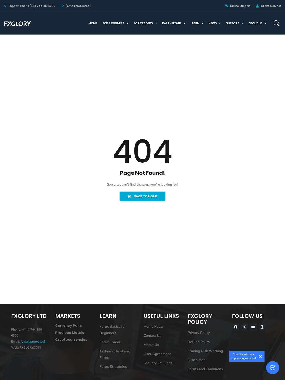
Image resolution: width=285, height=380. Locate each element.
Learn (195, 23)
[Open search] (276, 23)
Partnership (171, 23)
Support (232, 23)
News (212, 23)
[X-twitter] (244, 327)
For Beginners (113, 23)
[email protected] (32, 341)
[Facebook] (235, 327)
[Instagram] (262, 327)
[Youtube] (253, 327)
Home (93, 23)
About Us (255, 23)
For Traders (143, 23)
